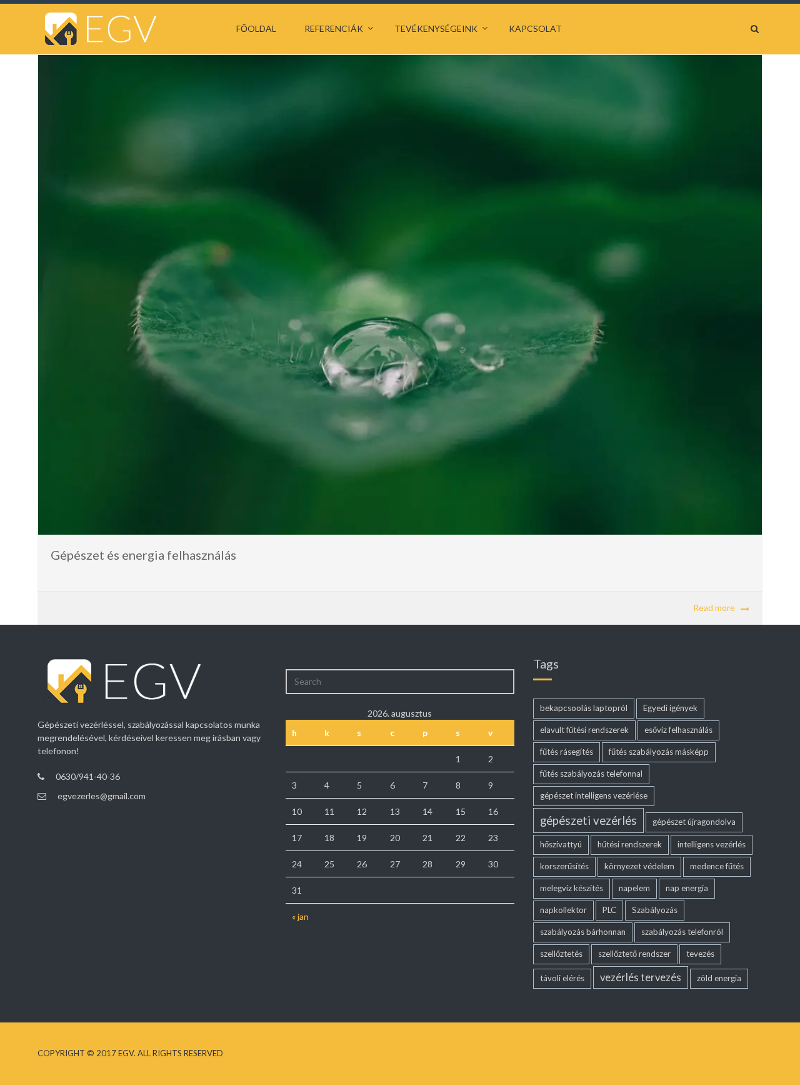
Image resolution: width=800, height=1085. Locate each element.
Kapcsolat (535, 28)
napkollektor (563, 910)
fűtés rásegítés (566, 752)
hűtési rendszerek (630, 844)
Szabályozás (655, 910)
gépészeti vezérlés (588, 820)
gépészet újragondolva (694, 822)
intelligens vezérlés (712, 844)
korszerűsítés (564, 866)
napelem (634, 888)
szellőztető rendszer (634, 954)
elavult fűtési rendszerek (584, 730)
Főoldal (256, 28)
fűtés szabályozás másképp (659, 752)
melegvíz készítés (571, 888)
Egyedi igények (670, 708)
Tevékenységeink (436, 28)
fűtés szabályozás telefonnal (591, 774)
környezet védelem (639, 866)
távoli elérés (562, 978)
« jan (300, 916)
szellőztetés (561, 954)
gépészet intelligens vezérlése (594, 795)
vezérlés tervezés (640, 977)
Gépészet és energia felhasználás (143, 554)
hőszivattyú (561, 844)
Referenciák (333, 28)
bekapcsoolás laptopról (584, 708)
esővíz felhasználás (678, 730)
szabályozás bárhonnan (583, 932)
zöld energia (719, 978)
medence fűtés (717, 866)
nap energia (687, 888)
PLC (609, 910)
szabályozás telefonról (682, 932)
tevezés (700, 954)
